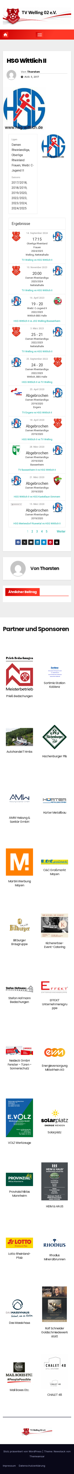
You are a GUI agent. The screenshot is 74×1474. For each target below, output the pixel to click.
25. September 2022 (37, 359)
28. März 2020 (37, 447)
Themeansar (37, 1456)
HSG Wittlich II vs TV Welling (37, 382)
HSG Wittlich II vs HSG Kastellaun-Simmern (37, 496)
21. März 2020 (37, 477)
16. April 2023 (37, 298)
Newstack (59, 1451)
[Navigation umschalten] (39, 34)
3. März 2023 (37, 328)
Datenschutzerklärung (32, 1465)
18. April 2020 (37, 420)
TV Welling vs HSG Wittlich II (37, 259)
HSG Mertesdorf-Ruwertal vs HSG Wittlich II (37, 523)
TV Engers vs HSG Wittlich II (37, 412)
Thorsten (33, 71)
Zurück (13, 531)
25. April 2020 (37, 389)
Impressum (9, 1465)
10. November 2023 (37, 267)
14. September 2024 (37, 233)
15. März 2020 (37, 504)
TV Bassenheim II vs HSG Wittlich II (37, 469)
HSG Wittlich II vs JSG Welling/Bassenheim (37, 321)
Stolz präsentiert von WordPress (22, 1451)
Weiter (61, 531)
